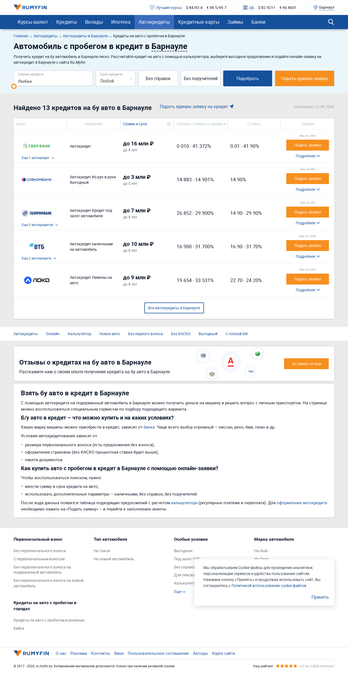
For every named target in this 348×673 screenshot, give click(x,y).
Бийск (19, 628)
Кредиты (66, 22)
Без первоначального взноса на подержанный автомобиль (42, 569)
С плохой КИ (237, 333)
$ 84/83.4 (194, 7)
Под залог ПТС (187, 558)
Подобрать (248, 78)
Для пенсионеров (189, 574)
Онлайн (53, 333)
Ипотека (120, 22)
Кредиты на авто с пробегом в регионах (49, 620)
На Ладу (261, 558)
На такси (102, 550)
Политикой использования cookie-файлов (269, 585)
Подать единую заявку (304, 78)
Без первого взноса (145, 333)
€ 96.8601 (288, 7)
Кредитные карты (198, 22)
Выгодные (183, 550)
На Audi (261, 550)
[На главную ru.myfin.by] (31, 653)
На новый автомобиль (114, 558)
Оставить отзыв (306, 363)
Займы (235, 22)
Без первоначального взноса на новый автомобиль (48, 583)
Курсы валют (33, 22)
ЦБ (251, 7)
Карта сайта (223, 653)
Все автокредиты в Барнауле (174, 307)
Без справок (158, 78)
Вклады (94, 22)
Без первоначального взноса (40, 550)
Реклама (78, 653)
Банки (258, 22)
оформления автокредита (302, 502)
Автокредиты (154, 22)
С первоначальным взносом (39, 558)
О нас (61, 653)
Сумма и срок (135, 123)
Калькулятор (79, 333)
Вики (119, 653)
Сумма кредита (31, 74)
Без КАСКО (181, 333)
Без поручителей (200, 78)
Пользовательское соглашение (158, 653)
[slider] (14, 86)
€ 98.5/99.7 (216, 7)
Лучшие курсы (169, 7)
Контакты (100, 653)
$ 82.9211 (266, 7)
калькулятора (184, 502)
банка (149, 427)
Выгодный (208, 333)
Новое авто (110, 333)
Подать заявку (307, 145)
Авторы (200, 653)
